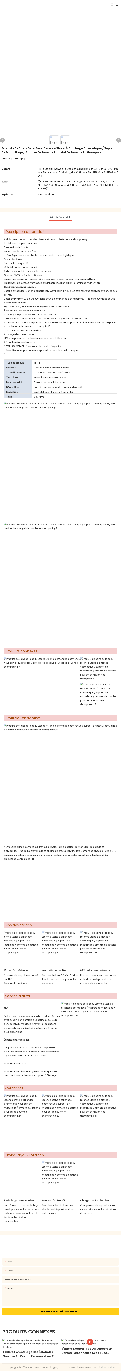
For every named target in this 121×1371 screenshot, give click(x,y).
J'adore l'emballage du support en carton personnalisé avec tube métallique (86, 1351)
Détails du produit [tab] (60, 217)
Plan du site (107, 1367)
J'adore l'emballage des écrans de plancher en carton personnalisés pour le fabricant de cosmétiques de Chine (30, 1354)
